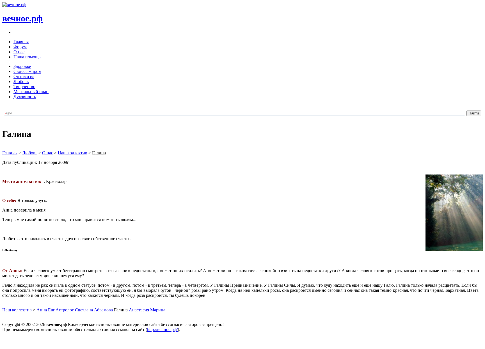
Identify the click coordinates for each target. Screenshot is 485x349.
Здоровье (22, 66)
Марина (157, 309)
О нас (18, 51)
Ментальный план (31, 91)
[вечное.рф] (14, 4)
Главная (21, 41)
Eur (51, 309)
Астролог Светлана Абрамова (84, 309)
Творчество (24, 86)
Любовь (21, 81)
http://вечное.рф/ (162, 329)
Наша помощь (26, 56)
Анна (41, 309)
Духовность (24, 96)
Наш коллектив (72, 152)
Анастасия (139, 309)
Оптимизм (23, 76)
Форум (20, 46)
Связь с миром (27, 71)
